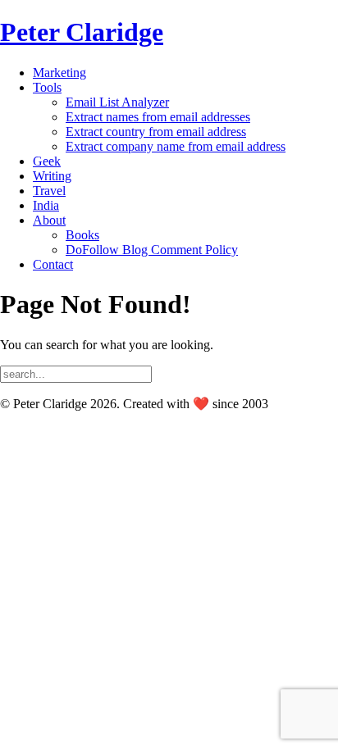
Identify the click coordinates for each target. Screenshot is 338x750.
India (46, 205)
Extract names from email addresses (158, 117)
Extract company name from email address (175, 146)
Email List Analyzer (117, 102)
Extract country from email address (156, 132)
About (49, 220)
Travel (49, 191)
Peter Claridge (81, 32)
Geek (47, 161)
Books (82, 235)
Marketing (59, 73)
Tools (47, 87)
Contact (53, 264)
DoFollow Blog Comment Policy (152, 250)
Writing (52, 176)
